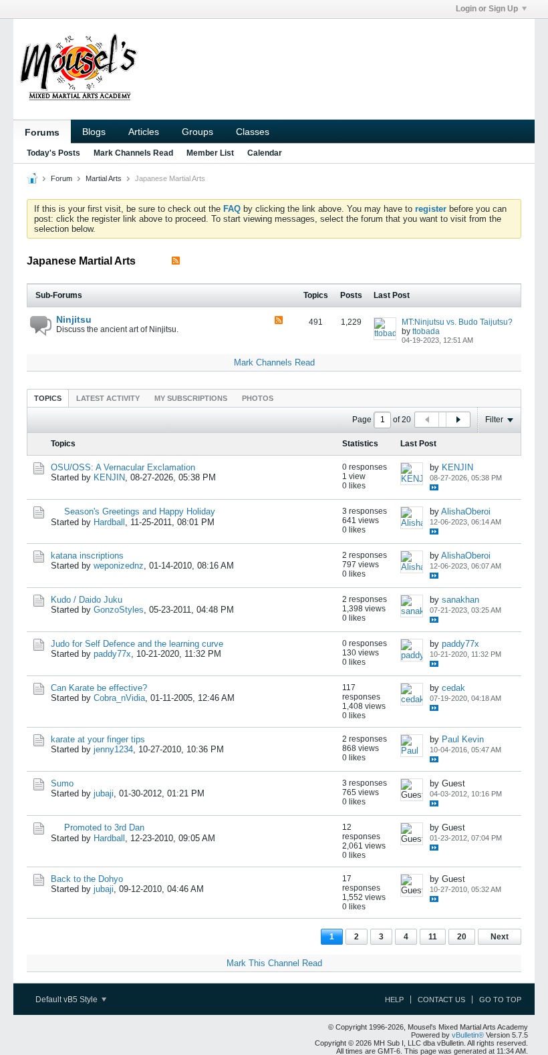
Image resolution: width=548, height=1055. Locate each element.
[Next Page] (458, 419)
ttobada (426, 331)
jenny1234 (113, 749)
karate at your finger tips (98, 739)
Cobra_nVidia (119, 698)
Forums (42, 132)
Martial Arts (104, 178)
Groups (197, 131)
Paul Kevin (463, 739)
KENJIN (109, 477)
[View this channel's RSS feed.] (176, 261)
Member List (210, 153)
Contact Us (441, 1000)
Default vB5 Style (67, 999)
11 (432, 936)
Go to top (500, 1000)
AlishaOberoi (466, 511)
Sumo (62, 783)
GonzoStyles (119, 610)
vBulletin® (468, 1035)
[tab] (48, 398)
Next (500, 936)
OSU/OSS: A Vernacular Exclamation (123, 467)
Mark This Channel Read (274, 963)
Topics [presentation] (47, 398)
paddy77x (112, 654)
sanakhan (460, 600)
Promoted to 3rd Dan (104, 827)
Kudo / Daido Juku (86, 600)
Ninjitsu (74, 319)
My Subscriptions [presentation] (190, 398)
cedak (453, 688)
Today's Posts (53, 153)
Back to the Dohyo (87, 879)
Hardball (109, 522)
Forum (61, 178)
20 (461, 936)
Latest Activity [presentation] (108, 398)
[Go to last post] (434, 487)
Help (394, 1000)
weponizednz (119, 566)
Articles (143, 131)
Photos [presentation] (257, 398)
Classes (252, 131)
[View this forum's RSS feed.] (279, 321)
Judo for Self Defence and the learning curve (137, 644)
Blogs (94, 131)
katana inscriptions (87, 556)
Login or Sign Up (487, 8)
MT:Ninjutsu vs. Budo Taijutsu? (457, 322)
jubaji (104, 793)
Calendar (264, 153)
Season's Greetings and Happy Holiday (139, 511)
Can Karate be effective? (99, 688)
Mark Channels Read (133, 153)
